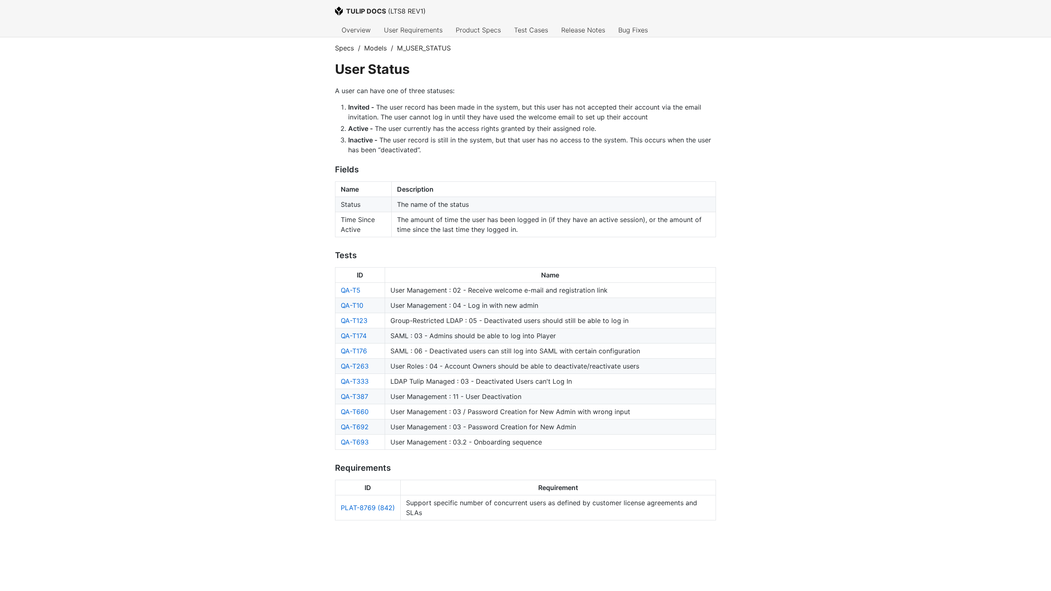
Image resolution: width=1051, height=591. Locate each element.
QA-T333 (355, 381)
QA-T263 (355, 366)
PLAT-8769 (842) (368, 508)
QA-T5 (350, 290)
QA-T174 (354, 336)
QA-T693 (355, 442)
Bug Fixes (633, 30)
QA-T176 (354, 351)
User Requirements (413, 30)
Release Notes (583, 30)
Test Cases (531, 30)
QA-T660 (355, 412)
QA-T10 (352, 305)
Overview (356, 30)
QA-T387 (354, 396)
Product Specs (478, 30)
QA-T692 (355, 427)
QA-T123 (354, 320)
